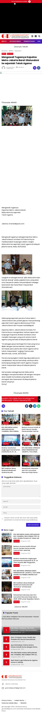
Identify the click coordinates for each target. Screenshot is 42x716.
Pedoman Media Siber (10, 703)
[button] (32, 36)
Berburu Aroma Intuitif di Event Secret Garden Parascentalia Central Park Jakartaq (31, 429)
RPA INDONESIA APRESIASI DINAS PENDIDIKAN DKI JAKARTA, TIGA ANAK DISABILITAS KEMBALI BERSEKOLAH (31, 450)
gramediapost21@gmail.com (15, 688)
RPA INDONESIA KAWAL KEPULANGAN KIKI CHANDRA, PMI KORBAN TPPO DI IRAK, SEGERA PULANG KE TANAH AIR (10, 429)
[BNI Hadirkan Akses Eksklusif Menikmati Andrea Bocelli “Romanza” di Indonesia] (11, 460)
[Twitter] (30, 406)
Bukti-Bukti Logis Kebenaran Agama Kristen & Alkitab (24, 661)
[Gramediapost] (15, 36)
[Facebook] (26, 406)
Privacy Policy (7, 700)
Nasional (10, 54)
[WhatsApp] (38, 406)
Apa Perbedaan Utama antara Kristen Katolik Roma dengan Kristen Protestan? (24, 646)
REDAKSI (23, 703)
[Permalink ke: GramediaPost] (4, 68)
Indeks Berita (19, 700)
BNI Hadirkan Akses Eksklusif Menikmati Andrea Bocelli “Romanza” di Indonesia (10, 470)
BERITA (4, 54)
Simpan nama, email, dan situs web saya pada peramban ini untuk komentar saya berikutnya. (21, 519)
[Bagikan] (38, 68)
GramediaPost (10, 67)
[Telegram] (34, 406)
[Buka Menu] (35, 36)
